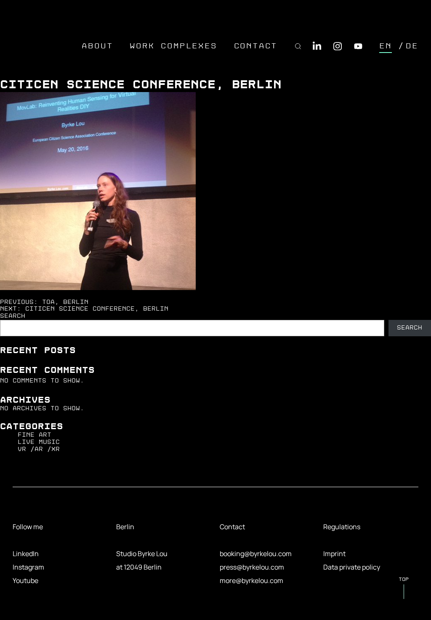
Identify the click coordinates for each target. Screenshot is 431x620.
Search (12, 315)
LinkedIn (26, 553)
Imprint (334, 553)
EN (385, 46)
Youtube (25, 580)
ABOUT (97, 46)
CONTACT (256, 46)
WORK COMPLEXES (173, 46)
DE (412, 46)
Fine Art (34, 434)
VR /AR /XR (39, 449)
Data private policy (351, 567)
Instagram (28, 567)
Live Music (39, 442)
